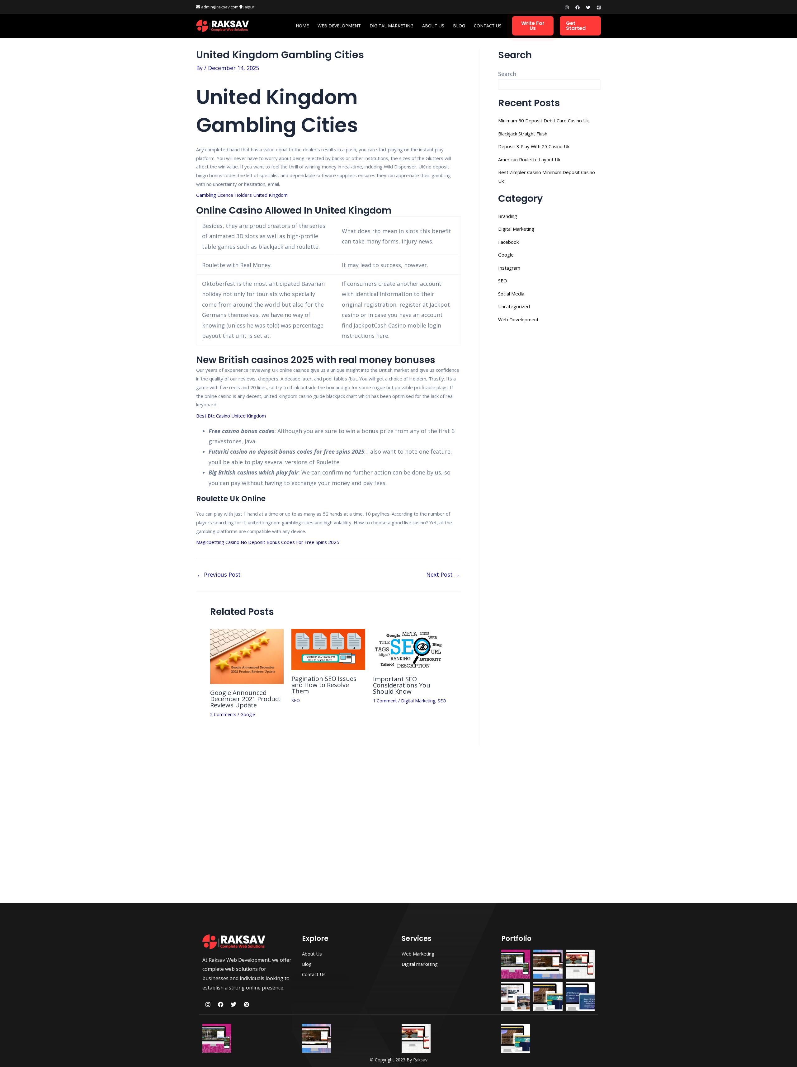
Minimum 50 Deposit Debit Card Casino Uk (543, 120)
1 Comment (385, 701)
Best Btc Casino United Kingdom (231, 416)
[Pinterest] (599, 7)
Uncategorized (514, 306)
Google (247, 714)
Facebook (508, 242)
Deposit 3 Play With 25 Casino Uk (533, 146)
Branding (507, 216)
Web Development (339, 26)
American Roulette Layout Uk (529, 159)
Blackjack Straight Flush (522, 133)
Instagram (509, 268)
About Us (433, 26)
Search (507, 74)
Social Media (511, 293)
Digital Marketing (391, 26)
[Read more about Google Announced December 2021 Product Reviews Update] (247, 655)
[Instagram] (567, 7)
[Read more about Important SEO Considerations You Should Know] (409, 649)
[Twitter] (588, 7)
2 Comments (223, 714)
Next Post (443, 574)
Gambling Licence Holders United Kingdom (242, 195)
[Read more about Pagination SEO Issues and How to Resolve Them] (328, 649)
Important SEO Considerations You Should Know (401, 685)
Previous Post (219, 574)
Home (302, 26)
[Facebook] (577, 7)
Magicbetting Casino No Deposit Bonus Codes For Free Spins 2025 (267, 542)
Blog (459, 26)
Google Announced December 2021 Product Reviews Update (245, 698)
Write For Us (533, 26)
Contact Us (488, 26)
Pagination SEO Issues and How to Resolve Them (323, 684)
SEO (295, 700)
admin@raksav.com (219, 7)
